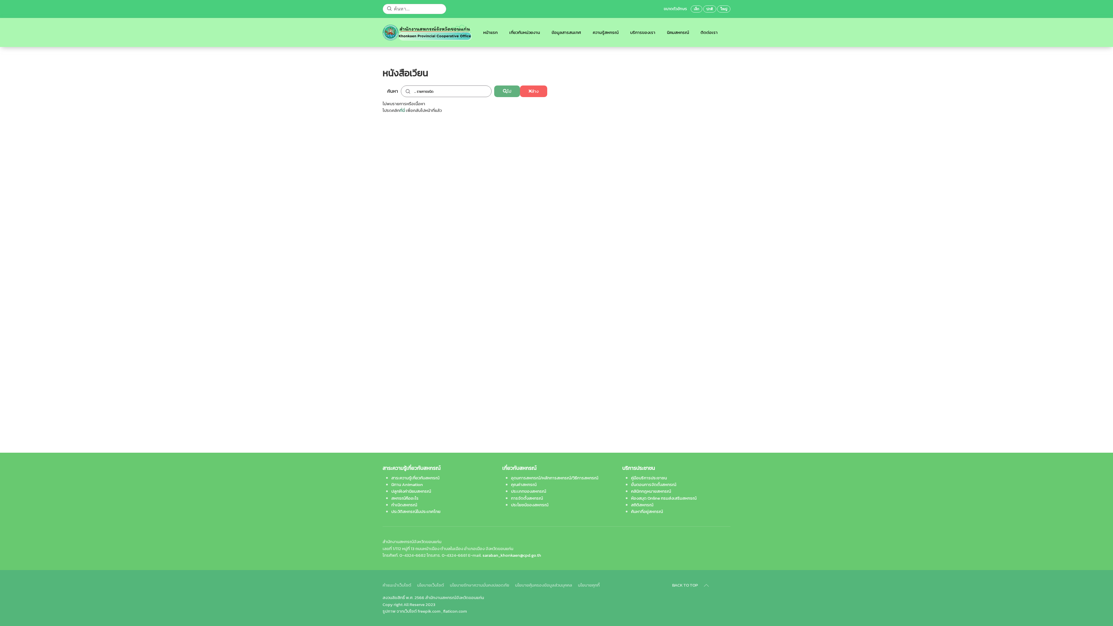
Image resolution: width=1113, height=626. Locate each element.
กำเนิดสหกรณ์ (404, 504)
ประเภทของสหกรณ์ (528, 491)
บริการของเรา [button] (642, 32)
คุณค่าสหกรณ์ (524, 484)
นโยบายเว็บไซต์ (430, 585)
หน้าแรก (490, 32)
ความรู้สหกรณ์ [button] (606, 32)
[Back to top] (706, 585)
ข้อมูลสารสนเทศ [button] (566, 32)
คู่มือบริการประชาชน (649, 477)
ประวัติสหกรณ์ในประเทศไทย (416, 511)
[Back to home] (427, 32)
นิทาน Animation (407, 484)
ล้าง (535, 91)
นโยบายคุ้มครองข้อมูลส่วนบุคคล (543, 585)
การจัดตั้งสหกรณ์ (527, 498)
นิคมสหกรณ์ (678, 32)
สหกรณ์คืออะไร (405, 498)
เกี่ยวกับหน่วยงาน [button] (524, 32)
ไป (509, 91)
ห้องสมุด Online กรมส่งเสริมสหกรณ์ (663, 498)
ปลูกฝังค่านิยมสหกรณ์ (411, 491)
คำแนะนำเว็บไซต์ (397, 585)
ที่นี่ (402, 110)
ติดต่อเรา (709, 32)
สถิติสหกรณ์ (642, 504)
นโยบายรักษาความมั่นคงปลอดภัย (479, 585)
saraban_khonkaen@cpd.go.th (512, 555)
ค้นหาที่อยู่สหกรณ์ (647, 511)
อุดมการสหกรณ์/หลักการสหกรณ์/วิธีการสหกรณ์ (554, 477)
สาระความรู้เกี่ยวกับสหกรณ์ (415, 477)
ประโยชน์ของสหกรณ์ (529, 504)
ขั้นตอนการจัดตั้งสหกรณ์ (653, 484)
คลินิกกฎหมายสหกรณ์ (651, 491)
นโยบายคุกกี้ (589, 585)
